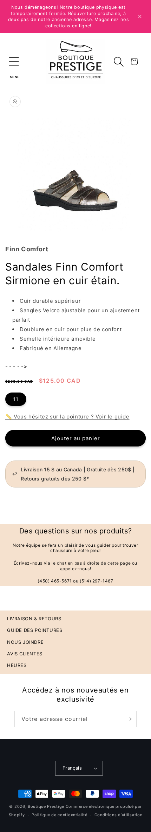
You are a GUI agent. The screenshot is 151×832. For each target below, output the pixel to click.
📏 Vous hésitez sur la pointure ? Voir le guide (67, 416)
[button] (14, 61)
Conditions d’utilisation (118, 814)
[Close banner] (139, 16)
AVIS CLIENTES (24, 653)
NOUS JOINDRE (25, 642)
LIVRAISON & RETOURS (34, 618)
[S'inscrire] (129, 719)
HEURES (17, 665)
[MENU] (14, 61)
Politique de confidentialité (59, 814)
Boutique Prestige (46, 806)
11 (16, 399)
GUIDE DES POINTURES (34, 630)
